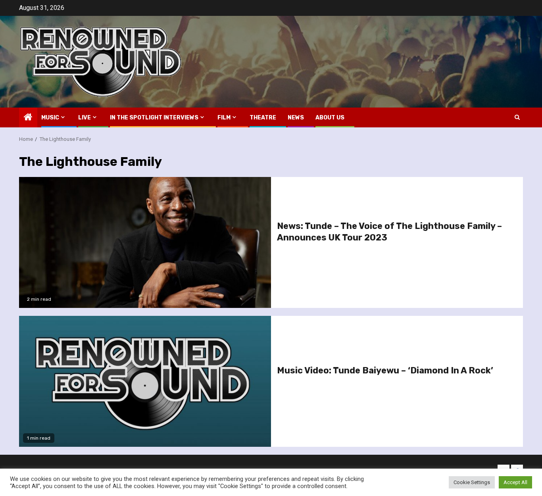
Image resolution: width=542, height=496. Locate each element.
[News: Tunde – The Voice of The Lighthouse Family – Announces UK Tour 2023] (145, 242)
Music (50, 117)
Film (224, 117)
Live (84, 117)
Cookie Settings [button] (472, 482)
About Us (329, 117)
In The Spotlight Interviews (154, 117)
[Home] (28, 117)
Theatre (263, 117)
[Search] (517, 117)
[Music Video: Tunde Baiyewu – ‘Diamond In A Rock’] (145, 381)
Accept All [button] (515, 482)
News (296, 117)
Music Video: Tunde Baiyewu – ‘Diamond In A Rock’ (385, 370)
